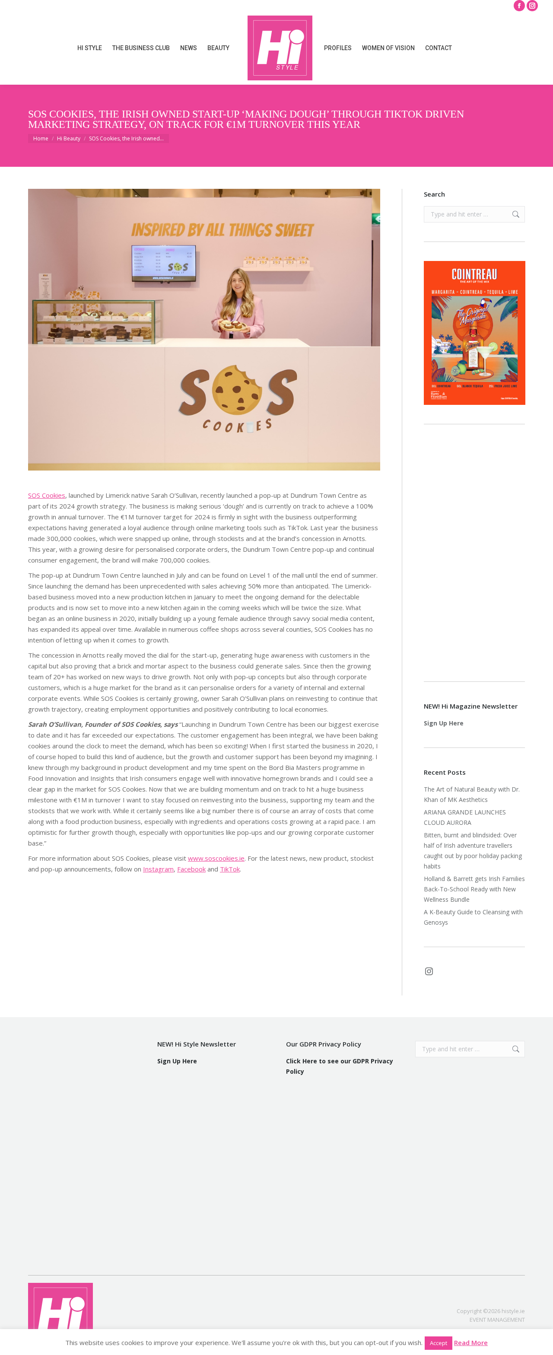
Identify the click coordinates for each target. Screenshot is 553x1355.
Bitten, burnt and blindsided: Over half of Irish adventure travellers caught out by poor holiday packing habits (473, 850)
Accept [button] (438, 1343)
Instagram (158, 869)
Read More (471, 1342)
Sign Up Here (444, 723)
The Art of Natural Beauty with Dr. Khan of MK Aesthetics (472, 794)
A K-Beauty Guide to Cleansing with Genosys (473, 917)
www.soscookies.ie (216, 858)
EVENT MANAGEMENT (497, 1319)
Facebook (191, 869)
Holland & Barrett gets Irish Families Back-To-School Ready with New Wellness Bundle (474, 889)
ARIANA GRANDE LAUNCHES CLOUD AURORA (465, 817)
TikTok (230, 869)
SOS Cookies (46, 495)
